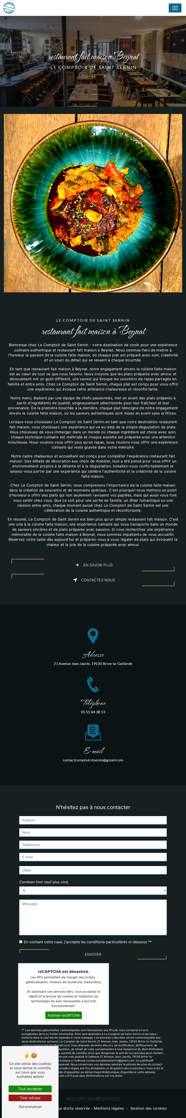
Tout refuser (30, 1098)
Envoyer (93, 954)
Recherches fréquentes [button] (93, 1098)
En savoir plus (98, 565)
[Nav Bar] (175, 7)
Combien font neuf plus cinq (43, 882)
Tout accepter (30, 1088)
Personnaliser (30, 1106)
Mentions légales (109, 1108)
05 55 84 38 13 (93, 712)
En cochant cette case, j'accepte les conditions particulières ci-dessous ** (88, 942)
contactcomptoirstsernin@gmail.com (93, 760)
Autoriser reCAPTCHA (64, 1015)
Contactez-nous (98, 580)
